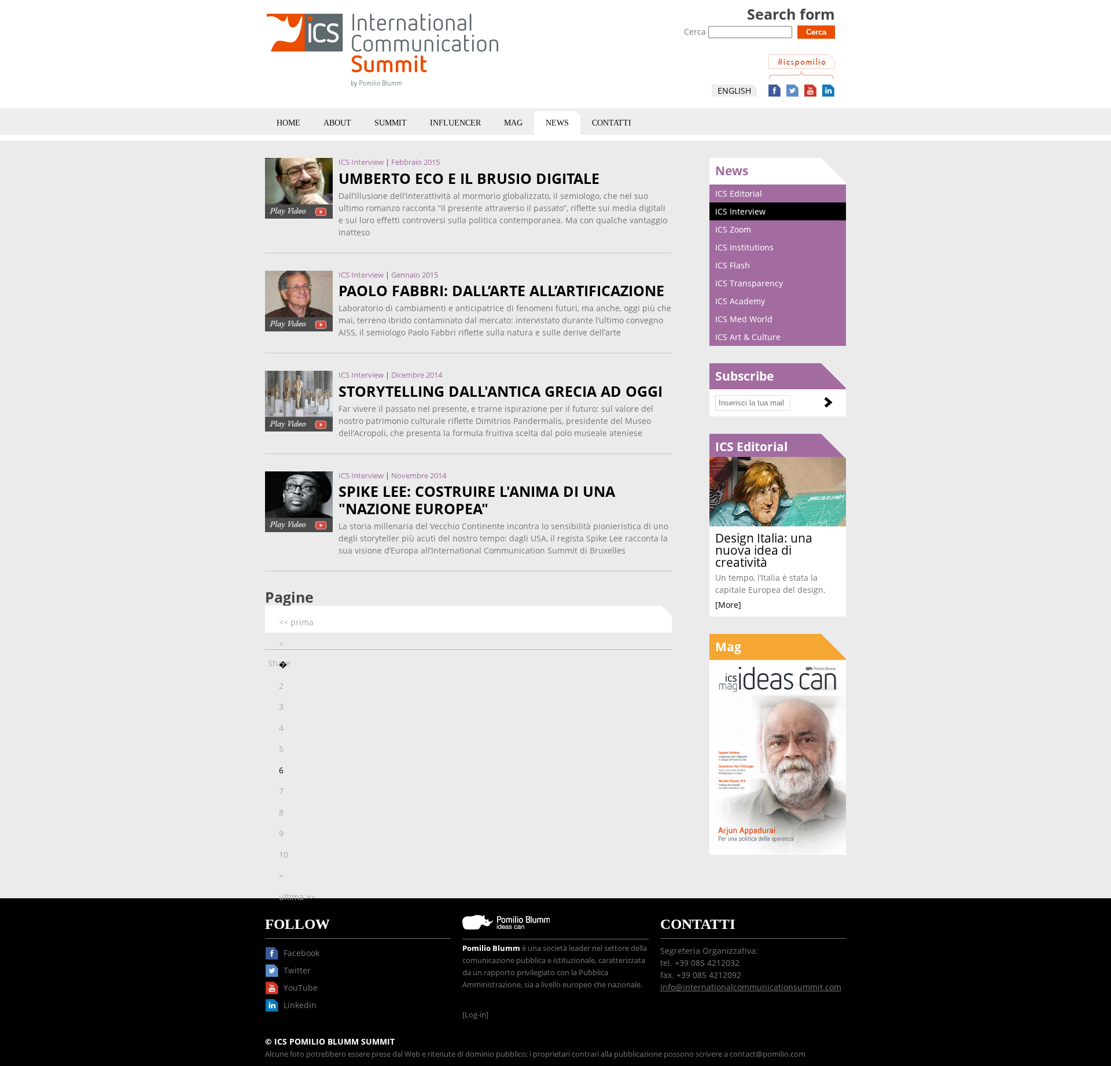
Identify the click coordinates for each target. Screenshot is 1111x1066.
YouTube (810, 90)
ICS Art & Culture (748, 336)
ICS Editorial (738, 193)
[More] (728, 604)
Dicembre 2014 (416, 375)
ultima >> (297, 896)
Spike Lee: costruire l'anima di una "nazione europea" (477, 500)
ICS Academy (740, 301)
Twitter (792, 90)
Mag (513, 123)
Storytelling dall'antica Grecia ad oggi (501, 391)
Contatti (611, 123)
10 (283, 854)
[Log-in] (475, 1015)
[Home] (382, 89)
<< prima (296, 622)
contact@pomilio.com (767, 1054)
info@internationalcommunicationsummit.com (750, 987)
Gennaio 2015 (414, 275)
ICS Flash (732, 265)
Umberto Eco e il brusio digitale (469, 178)
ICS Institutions (744, 247)
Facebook (774, 90)
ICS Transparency (749, 283)
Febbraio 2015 (415, 162)
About (337, 123)
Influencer (455, 123)
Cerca (696, 31)
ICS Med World (743, 318)
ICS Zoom (733, 229)
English (734, 90)
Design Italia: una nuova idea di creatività (763, 550)
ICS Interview (361, 162)
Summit (390, 123)
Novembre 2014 (418, 476)
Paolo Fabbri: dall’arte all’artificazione (501, 290)
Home (288, 123)
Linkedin (828, 90)
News (557, 123)
